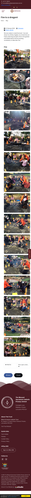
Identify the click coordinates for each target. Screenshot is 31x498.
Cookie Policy (5, 439)
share (8, 375)
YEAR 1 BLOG (9, 30)
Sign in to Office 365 (8, 450)
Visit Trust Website (6, 426)
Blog (7, 20)
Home (2, 20)
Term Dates (4, 434)
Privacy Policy (5, 441)
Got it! (26, 495)
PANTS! (8, 364)
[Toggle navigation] (3, 11)
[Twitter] (6, 459)
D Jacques (20, 28)
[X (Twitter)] (17, 7)
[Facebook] (14, 7)
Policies (3, 436)
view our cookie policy (12, 496)
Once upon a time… (23, 364)
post (19, 375)
